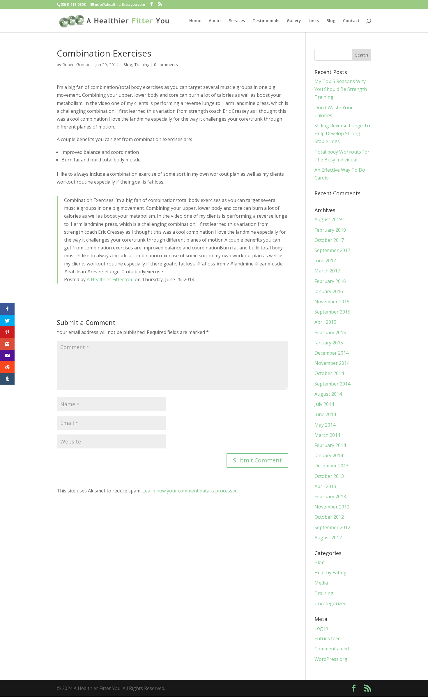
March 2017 (327, 270)
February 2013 (330, 496)
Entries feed (327, 638)
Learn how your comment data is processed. (190, 490)
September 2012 (332, 527)
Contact (351, 21)
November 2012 (331, 507)
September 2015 (332, 312)
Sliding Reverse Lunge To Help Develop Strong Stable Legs (342, 133)
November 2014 (331, 363)
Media (321, 583)
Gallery (294, 21)
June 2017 (325, 260)
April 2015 (325, 322)
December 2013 (331, 465)
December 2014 (331, 353)
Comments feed (331, 648)
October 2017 (329, 240)
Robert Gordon (76, 64)
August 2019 (328, 219)
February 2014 (330, 445)
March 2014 (327, 435)
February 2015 (330, 332)
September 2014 (332, 384)
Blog (330, 21)
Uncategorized (330, 603)
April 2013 (325, 486)
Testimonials (265, 21)
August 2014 (328, 394)
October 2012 (329, 517)
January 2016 (328, 291)
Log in (321, 628)
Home (195, 21)
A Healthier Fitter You (110, 279)
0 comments (166, 64)
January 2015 (328, 342)
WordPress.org (330, 659)
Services (237, 21)
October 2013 (329, 476)
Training (141, 64)
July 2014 (324, 404)
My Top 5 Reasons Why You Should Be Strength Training (340, 89)
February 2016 (330, 281)
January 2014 (328, 455)
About (215, 21)
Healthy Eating (330, 572)
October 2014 (329, 373)
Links (314, 21)
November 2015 (331, 301)
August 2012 (328, 537)
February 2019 (330, 230)
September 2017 (332, 250)
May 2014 (324, 425)
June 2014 (325, 414)
